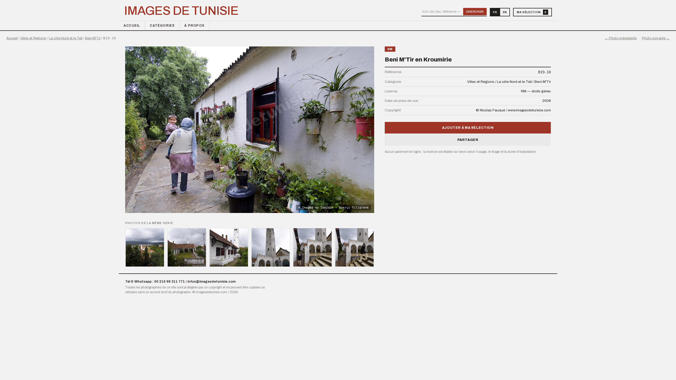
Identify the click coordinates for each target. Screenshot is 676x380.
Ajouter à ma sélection (468, 128)
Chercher (475, 11)
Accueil (132, 25)
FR (495, 12)
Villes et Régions (33, 38)
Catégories (162, 25)
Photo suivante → (656, 38)
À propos (194, 25)
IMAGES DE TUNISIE (181, 10)
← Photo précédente (621, 38)
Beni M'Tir (93, 38)
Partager (467, 140)
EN (505, 12)
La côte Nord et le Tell (65, 38)
